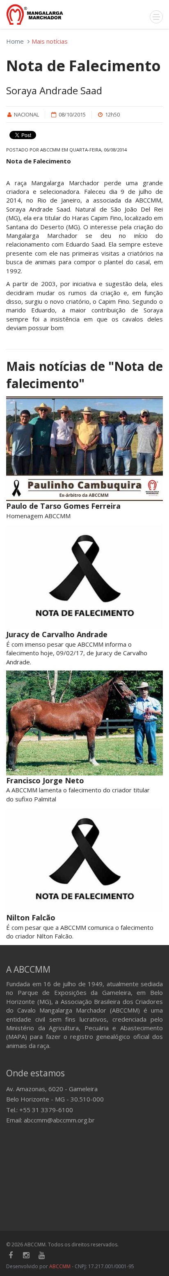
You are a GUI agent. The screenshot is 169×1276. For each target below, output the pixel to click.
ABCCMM (60, 1266)
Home (15, 41)
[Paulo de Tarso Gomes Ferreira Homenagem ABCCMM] (84, 448)
